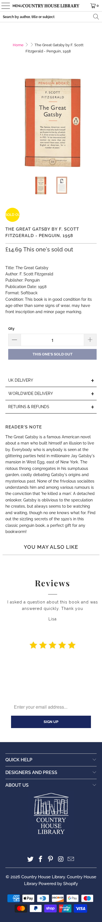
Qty (11, 328)
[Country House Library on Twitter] (30, 859)
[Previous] (9, 122)
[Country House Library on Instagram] (61, 859)
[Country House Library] (51, 5)
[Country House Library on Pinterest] (50, 859)
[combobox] (51, 16)
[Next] (92, 122)
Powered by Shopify (58, 883)
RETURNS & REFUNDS (51, 407)
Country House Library (43, 876)
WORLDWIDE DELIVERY (51, 394)
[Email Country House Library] (71, 859)
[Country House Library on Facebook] (40, 859)
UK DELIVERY (51, 381)
